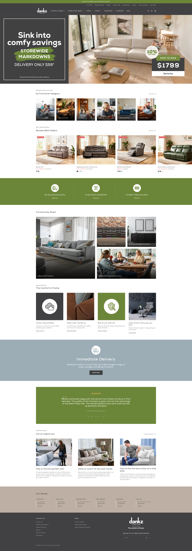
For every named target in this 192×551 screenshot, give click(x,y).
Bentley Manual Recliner (124, 167)
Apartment (108, 11)
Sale (128, 11)
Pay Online (153, 5)
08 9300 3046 (41, 503)
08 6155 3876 (140, 503)
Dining (97, 11)
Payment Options (41, 527)
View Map (39, 505)
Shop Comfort (40, 330)
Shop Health (132, 332)
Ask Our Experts (79, 522)
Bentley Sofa (40, 167)
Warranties (39, 535)
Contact (134, 5)
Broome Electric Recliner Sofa (166, 167)
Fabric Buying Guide (80, 524)
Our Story (89, 5)
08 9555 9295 (121, 503)
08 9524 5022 (101, 503)
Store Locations (143, 5)
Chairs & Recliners (75, 11)
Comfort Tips (116, 5)
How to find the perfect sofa (50, 469)
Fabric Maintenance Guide (82, 527)
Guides (108, 5)
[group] (96, 49)
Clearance (120, 11)
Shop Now (96, 372)
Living (88, 11)
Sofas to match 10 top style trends (95, 469)
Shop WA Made (71, 330)
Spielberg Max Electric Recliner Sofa (87, 167)
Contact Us (39, 522)
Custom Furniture (99, 5)
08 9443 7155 (80, 503)
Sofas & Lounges (57, 11)
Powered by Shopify (54, 545)
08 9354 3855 (61, 503)
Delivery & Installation (42, 524)
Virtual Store (126, 5)
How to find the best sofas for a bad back (138, 469)
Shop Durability (102, 330)
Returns (38, 530)
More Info (55, 198)
